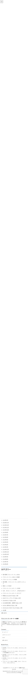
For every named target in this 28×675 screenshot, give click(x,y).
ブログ (3, 637)
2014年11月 (6, 552)
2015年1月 (5, 547)
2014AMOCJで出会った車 (9, 600)
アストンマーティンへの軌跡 (10, 579)
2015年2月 (5, 544)
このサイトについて (6, 634)
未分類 (4, 610)
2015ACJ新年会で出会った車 (10, 605)
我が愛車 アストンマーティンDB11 (11, 574)
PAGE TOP (25, 653)
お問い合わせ (4, 613)
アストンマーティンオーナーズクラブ (12, 593)
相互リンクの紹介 (7, 586)
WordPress (9, 671)
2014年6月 (5, 564)
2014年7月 (5, 561)
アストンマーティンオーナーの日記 (11, 588)
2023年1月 (5, 520)
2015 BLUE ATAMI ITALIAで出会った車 (12, 608)
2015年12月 (6, 525)
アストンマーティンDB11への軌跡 (11, 577)
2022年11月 (6, 522)
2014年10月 (6, 554)
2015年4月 (5, 539)
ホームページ (5, 632)
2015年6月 (5, 537)
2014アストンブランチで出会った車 (12, 598)
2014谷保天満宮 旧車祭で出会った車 (12, 603)
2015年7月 (5, 534)
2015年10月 (6, 530)
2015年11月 (6, 527)
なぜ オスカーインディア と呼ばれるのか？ (14, 590)
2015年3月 (5, 542)
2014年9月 (5, 556)
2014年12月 (6, 549)
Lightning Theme (16, 671)
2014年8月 (5, 559)
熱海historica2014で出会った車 (10, 595)
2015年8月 (5, 532)
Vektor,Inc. (15, 672)
